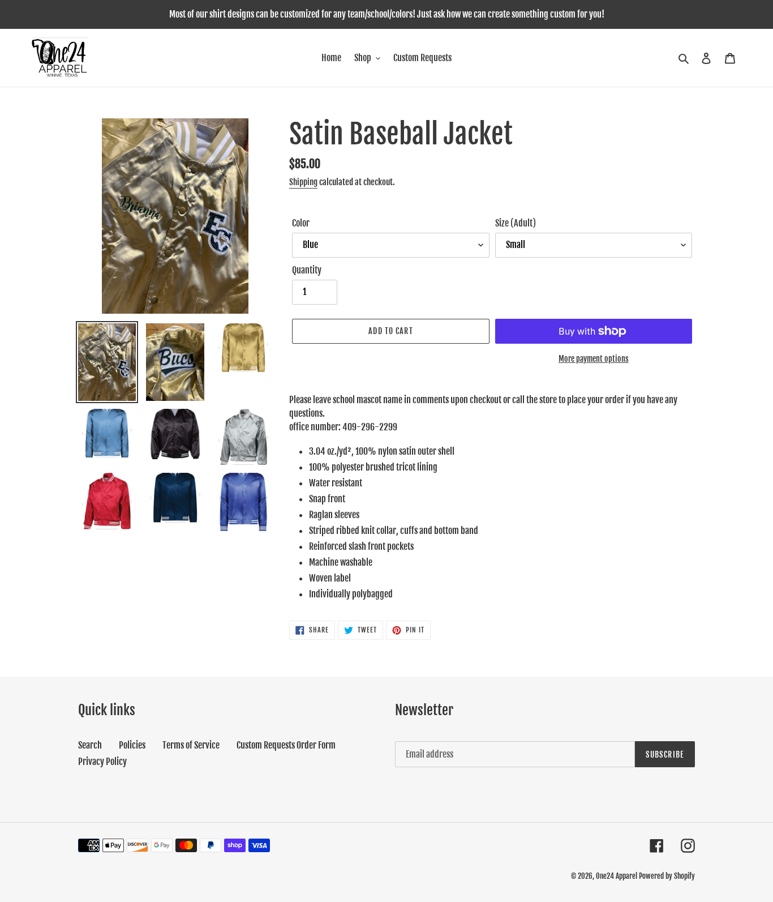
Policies (132, 745)
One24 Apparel (616, 875)
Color (301, 223)
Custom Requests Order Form (286, 745)
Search (90, 745)
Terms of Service (191, 745)
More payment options (594, 359)
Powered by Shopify (667, 875)
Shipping (303, 182)
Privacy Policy (102, 761)
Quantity (306, 270)
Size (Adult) (515, 223)
